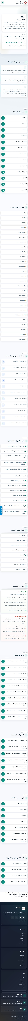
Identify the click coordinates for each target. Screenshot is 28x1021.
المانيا (20, 921)
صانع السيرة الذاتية (21, 965)
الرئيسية (23, 921)
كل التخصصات (21, 943)
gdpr (19, 1019)
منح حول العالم (21, 984)
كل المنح (22, 933)
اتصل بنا (22, 962)
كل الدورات (22, 938)
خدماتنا (23, 957)
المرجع (23, 987)
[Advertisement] (15, 908)
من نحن (22, 977)
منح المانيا (22, 982)
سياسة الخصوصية (21, 960)
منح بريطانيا (22, 979)
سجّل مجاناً (22, 955)
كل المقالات (22, 940)
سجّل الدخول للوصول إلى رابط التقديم (13, 42)
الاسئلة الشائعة (15, 1019)
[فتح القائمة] (2, 2)
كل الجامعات (22, 935)
